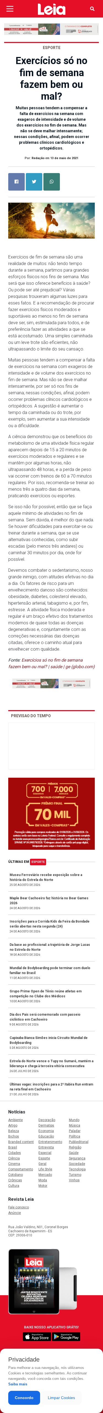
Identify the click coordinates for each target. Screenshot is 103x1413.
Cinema (14, 1164)
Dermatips (46, 1125)
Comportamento (20, 1169)
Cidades (14, 1153)
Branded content (21, 1142)
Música (74, 1125)
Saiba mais (17, 1384)
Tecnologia (77, 1169)
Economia (46, 1131)
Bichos (13, 1136)
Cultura (13, 1186)
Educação (46, 1136)
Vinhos (74, 1180)
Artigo (12, 1125)
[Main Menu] (10, 9)
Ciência (14, 1158)
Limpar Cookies (61, 1397)
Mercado (45, 1175)
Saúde (74, 1153)
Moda (42, 1180)
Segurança (77, 1158)
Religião (75, 1147)
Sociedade (77, 1164)
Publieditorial (78, 1142)
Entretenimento (50, 1142)
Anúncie (14, 1213)
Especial (44, 1153)
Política (74, 1136)
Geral (42, 1164)
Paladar (74, 1131)
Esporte (38, 861)
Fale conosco (18, 1207)
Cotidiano (15, 1175)
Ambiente (15, 1120)
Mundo (74, 1120)
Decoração (46, 1120)
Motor (42, 1186)
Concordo (24, 1397)
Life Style (45, 1169)
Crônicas (15, 1180)
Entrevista (46, 1147)
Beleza (13, 1131)
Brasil (12, 1147)
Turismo (75, 1175)
